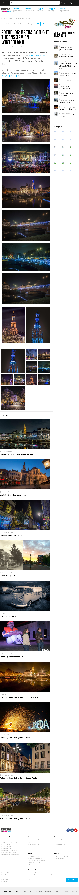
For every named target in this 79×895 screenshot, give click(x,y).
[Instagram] (72, 830)
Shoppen (57, 837)
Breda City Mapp (6, 846)
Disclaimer (48, 891)
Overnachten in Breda (34, 844)
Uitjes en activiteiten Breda (36, 860)
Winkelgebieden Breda (61, 842)
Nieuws (3, 870)
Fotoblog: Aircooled (8, 616)
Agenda (56, 853)
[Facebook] (68, 830)
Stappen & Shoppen (8, 837)
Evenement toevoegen (8, 852)
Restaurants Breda (33, 840)
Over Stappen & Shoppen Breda (11, 840)
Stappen (31, 837)
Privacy (24, 891)
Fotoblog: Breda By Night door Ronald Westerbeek (20, 778)
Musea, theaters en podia (36, 858)
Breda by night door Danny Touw (13, 535)
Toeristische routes (34, 863)
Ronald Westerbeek (37, 55)
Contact (3, 857)
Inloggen (63, 3)
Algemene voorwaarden (35, 891)
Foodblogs (4, 875)
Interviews (4, 879)
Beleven (30, 853)
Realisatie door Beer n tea (70, 891)
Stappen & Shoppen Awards (10, 855)
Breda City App (6, 844)
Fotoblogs (4, 881)
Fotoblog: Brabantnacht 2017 (12, 656)
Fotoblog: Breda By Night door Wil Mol (16, 818)
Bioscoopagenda (59, 858)
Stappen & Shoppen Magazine (10, 842)
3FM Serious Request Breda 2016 (64, 34)
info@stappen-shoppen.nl (11, 76)
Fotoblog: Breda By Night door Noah (15, 737)
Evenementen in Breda (61, 856)
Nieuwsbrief (32, 870)
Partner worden (6, 848)
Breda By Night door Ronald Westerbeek (16, 454)
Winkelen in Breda (59, 840)
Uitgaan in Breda (33, 842)
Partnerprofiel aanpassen (9, 850)
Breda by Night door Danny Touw (13, 495)
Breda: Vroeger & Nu (8, 575)
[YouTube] (76, 830)
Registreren (73, 3)
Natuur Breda (32, 865)
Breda (4, 3)
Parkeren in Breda (59, 844)
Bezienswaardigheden (35, 856)
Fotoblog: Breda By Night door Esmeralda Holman (20, 697)
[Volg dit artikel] (38, 24)
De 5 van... (4, 877)
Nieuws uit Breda (6, 873)
